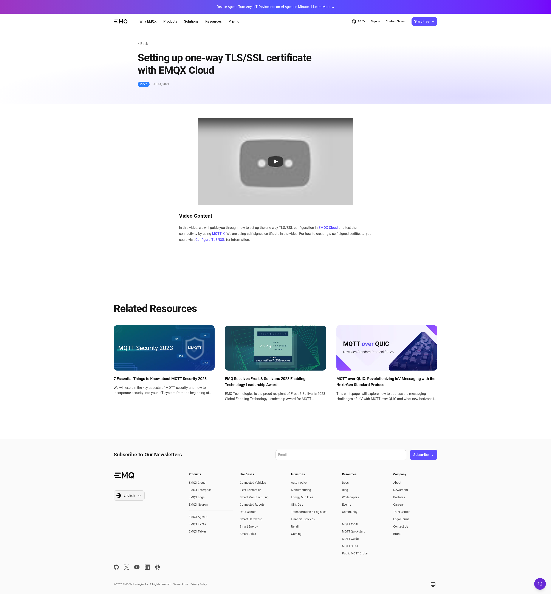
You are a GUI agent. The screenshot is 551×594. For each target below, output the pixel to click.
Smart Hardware (251, 519)
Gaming (296, 534)
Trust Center (401, 512)
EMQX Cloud (328, 228)
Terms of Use (180, 584)
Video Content (195, 216)
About (397, 482)
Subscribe (421, 455)
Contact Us (400, 526)
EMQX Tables (197, 531)
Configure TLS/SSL (210, 240)
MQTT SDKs (350, 546)
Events (346, 504)
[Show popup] (433, 584)
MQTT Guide (350, 538)
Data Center (248, 512)
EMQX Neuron (198, 504)
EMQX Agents (198, 517)
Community (350, 512)
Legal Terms (401, 519)
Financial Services (303, 519)
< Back (143, 44)
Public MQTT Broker (355, 553)
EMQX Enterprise (200, 490)
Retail (295, 526)
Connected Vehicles (253, 482)
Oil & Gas (297, 504)
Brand (397, 534)
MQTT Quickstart (353, 531)
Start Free (422, 21)
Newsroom (400, 490)
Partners (399, 497)
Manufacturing (301, 490)
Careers (398, 504)
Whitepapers (350, 497)
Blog (345, 490)
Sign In (375, 21)
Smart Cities (248, 534)
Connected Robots (252, 504)
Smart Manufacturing (254, 497)
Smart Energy (249, 526)
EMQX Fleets (197, 524)
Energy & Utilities (302, 497)
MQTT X (218, 234)
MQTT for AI (350, 524)
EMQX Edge (196, 497)
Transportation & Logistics (308, 512)
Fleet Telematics (250, 490)
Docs (345, 482)
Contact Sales (395, 21)
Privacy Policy (198, 584)
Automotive (298, 482)
